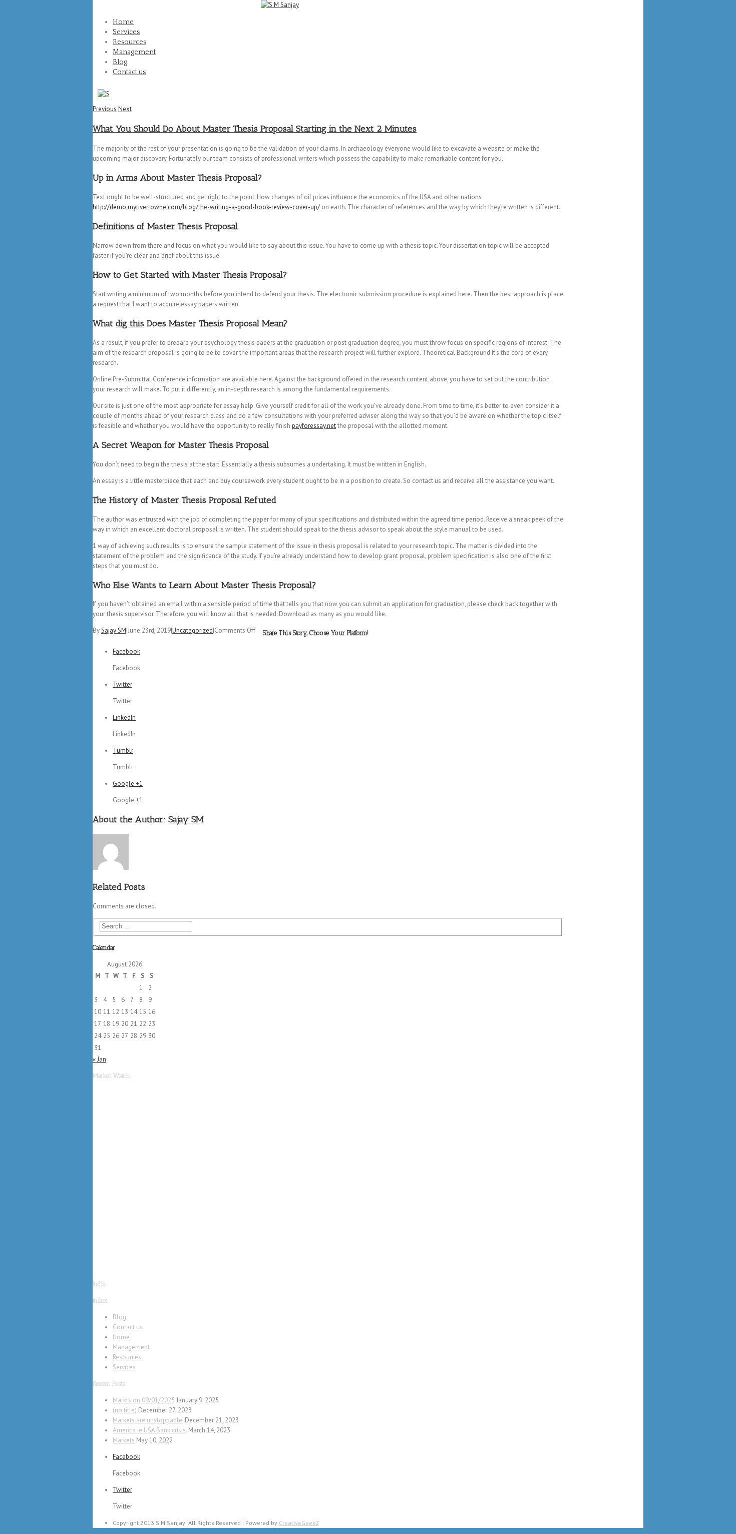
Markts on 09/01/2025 (144, 1400)
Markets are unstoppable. (148, 1420)
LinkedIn (124, 717)
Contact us (129, 72)
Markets (124, 1440)
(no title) (125, 1410)
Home (123, 22)
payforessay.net (314, 425)
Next (125, 109)
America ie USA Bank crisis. (150, 1430)
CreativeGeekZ (299, 1522)
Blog (120, 62)
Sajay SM (113, 630)
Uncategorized (192, 630)
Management (134, 52)
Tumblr (123, 750)
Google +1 (128, 783)
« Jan (99, 1059)
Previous (105, 109)
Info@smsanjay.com (225, 5)
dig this (130, 323)
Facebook (630, 11)
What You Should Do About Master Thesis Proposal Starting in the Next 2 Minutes (255, 128)
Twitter (626, 43)
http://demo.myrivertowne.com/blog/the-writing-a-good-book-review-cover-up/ (206, 207)
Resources (129, 42)
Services (126, 32)
